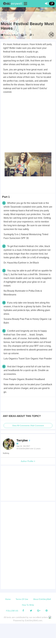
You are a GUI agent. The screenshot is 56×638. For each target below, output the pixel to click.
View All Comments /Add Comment (28, 425)
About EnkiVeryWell (42, 599)
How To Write (28, 605)
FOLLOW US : (12, 611)
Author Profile (27, 461)
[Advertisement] (28, 123)
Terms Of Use (22, 599)
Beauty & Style (11, 35)
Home (8, 599)
